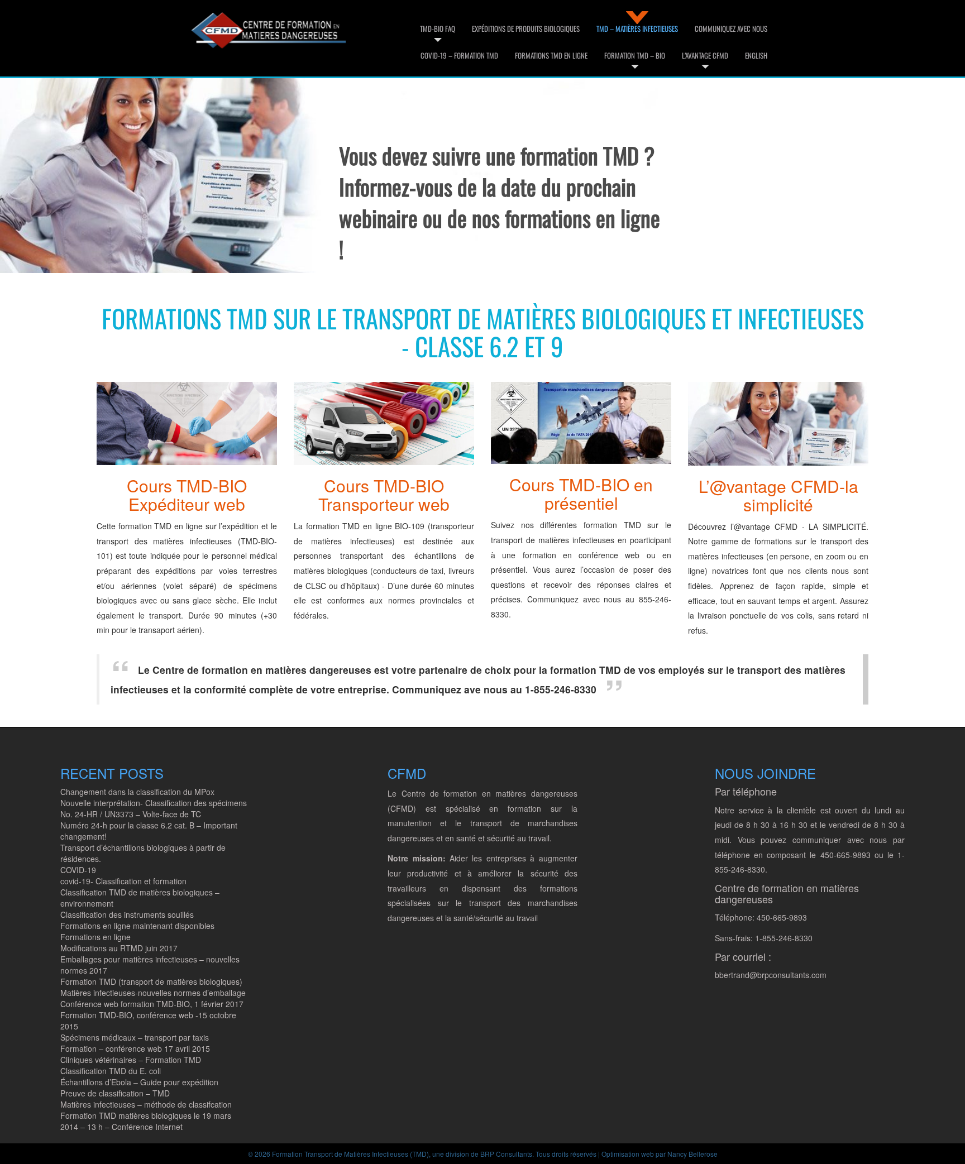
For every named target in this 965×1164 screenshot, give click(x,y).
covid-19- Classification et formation (123, 881)
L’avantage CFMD (705, 55)
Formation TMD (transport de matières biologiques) (151, 981)
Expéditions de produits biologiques (526, 28)
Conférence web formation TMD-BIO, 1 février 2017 (151, 1003)
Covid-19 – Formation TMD (459, 55)
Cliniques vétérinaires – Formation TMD (130, 1059)
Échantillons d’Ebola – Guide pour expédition (139, 1082)
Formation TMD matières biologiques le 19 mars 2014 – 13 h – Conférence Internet (145, 1121)
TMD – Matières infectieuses (637, 28)
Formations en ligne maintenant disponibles (137, 925)
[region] (333, 170)
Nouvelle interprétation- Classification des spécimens (153, 802)
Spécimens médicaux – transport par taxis (134, 1037)
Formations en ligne (95, 936)
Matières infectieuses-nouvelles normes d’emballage (153, 992)
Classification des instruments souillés (127, 914)
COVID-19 (78, 869)
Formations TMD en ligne (551, 55)
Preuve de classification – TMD (115, 1093)
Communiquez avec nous (731, 28)
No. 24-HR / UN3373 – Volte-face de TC (130, 814)
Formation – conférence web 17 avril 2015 (135, 1048)
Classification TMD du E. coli (110, 1070)
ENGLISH (756, 55)
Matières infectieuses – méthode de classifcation (146, 1104)
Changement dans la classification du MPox (137, 791)
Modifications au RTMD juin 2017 (119, 948)
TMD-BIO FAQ (437, 28)
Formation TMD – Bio (634, 55)
